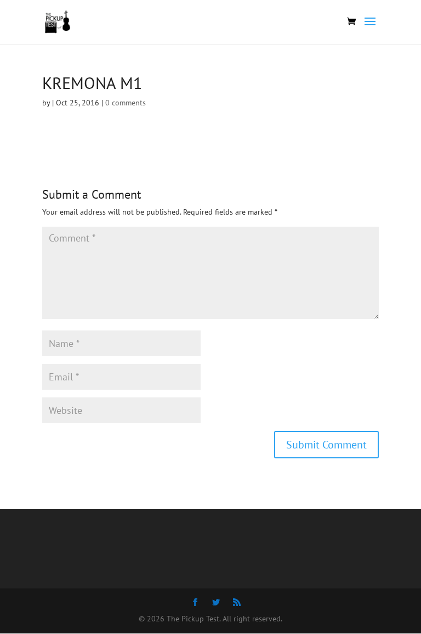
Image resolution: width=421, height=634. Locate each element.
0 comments (125, 103)
